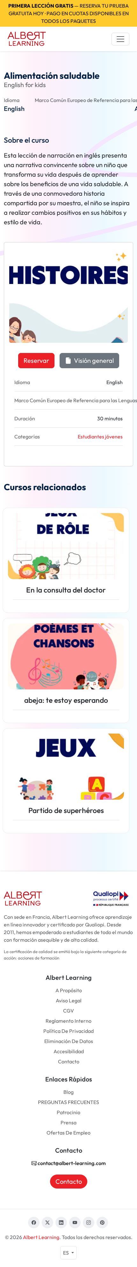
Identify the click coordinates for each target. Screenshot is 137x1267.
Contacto (68, 1061)
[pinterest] (102, 1222)
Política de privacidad (68, 1031)
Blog (68, 1092)
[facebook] (34, 1222)
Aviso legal (69, 1000)
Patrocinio (68, 1112)
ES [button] (66, 1253)
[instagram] (88, 1222)
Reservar (36, 360)
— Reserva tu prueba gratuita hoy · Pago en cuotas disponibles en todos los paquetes (68, 13)
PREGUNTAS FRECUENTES (68, 1102)
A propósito (68, 990)
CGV (68, 1010)
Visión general (93, 360)
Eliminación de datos (68, 1041)
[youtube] (75, 1222)
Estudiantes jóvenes (100, 436)
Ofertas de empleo (68, 1132)
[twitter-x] (47, 1222)
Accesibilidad (69, 1051)
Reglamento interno (68, 1021)
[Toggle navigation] (120, 39)
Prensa (68, 1122)
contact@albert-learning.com (71, 1163)
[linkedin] (61, 1222)
